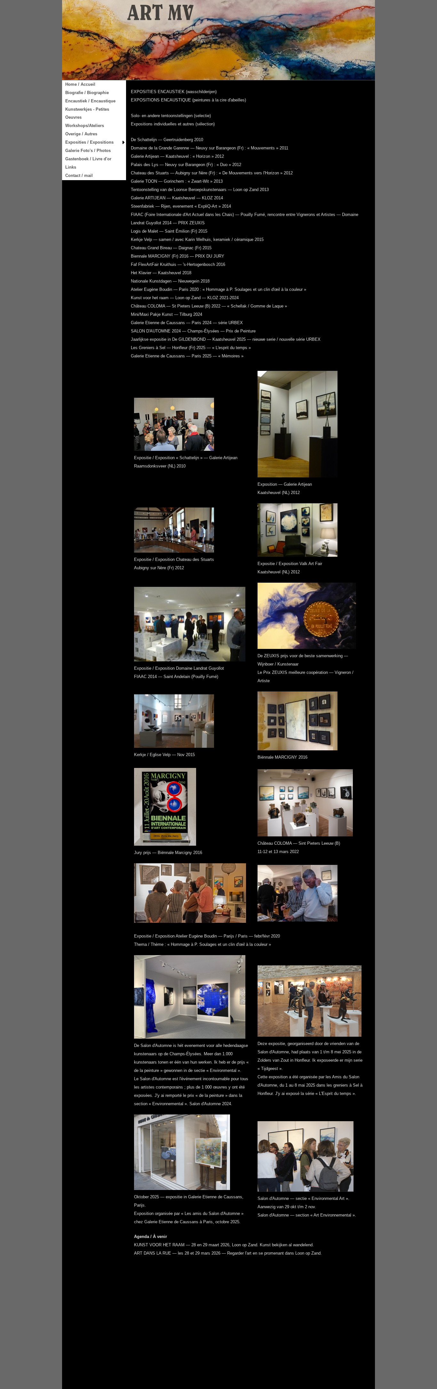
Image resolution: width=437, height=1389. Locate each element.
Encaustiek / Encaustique (90, 101)
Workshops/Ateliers (84, 125)
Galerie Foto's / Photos (88, 150)
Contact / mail (79, 175)
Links (70, 167)
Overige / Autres (81, 134)
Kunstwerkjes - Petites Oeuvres (87, 113)
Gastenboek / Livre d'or (88, 158)
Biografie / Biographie (87, 92)
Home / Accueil (80, 84)
